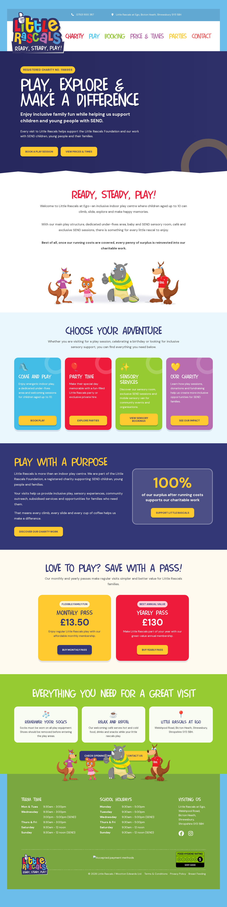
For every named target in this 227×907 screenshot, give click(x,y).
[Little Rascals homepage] (34, 864)
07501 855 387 (85, 14)
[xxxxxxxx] (38, 32)
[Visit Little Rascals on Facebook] (181, 833)
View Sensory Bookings (139, 419)
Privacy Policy (178, 873)
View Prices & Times (79, 151)
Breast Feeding (197, 873)
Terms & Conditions (156, 873)
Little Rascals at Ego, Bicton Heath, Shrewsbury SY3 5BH (148, 14)
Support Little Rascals (172, 512)
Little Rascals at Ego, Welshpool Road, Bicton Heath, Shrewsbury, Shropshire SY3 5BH (192, 815)
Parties (177, 36)
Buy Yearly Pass (152, 649)
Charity (74, 36)
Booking (115, 36)
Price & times (147, 36)
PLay (94, 36)
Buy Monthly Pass (74, 649)
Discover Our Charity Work (38, 531)
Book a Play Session (39, 151)
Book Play (38, 420)
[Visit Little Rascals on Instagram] (190, 833)
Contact (201, 36)
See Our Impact (189, 420)
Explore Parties (88, 420)
